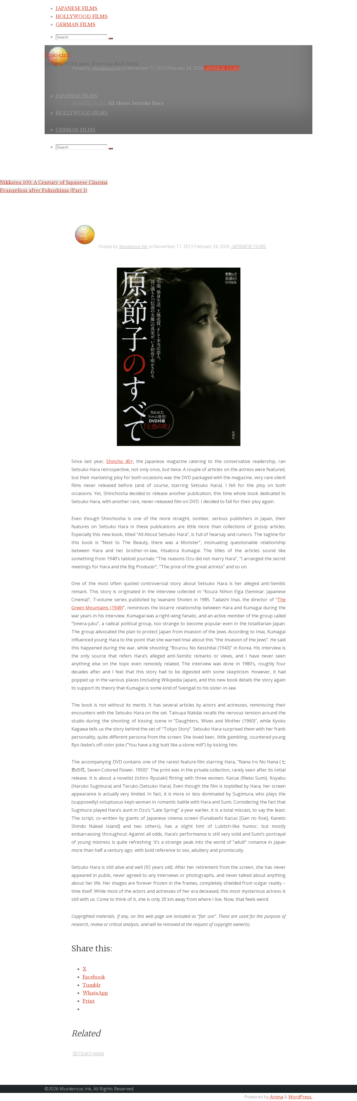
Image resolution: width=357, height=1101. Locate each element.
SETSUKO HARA (88, 1053)
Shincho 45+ (119, 461)
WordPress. (300, 1097)
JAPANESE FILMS (248, 246)
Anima (276, 1097)
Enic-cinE (58, 54)
